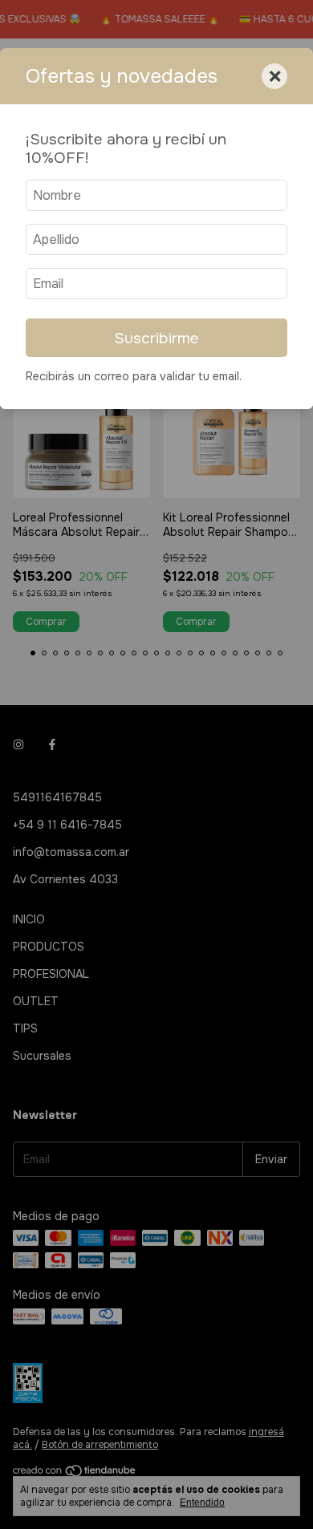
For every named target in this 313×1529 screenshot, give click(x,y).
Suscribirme (156, 338)
